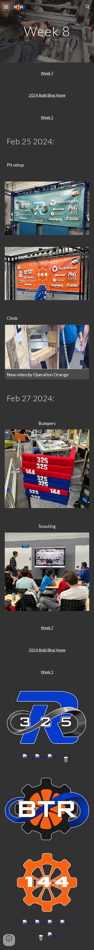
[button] (6, 7)
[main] (47, 31)
